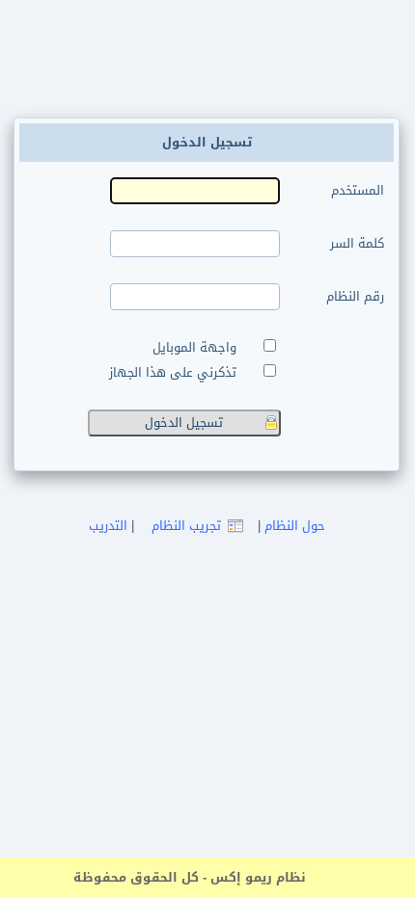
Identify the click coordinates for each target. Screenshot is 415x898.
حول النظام (294, 526)
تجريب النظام (186, 526)
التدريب (108, 526)
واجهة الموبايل (198, 347)
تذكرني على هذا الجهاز (176, 373)
